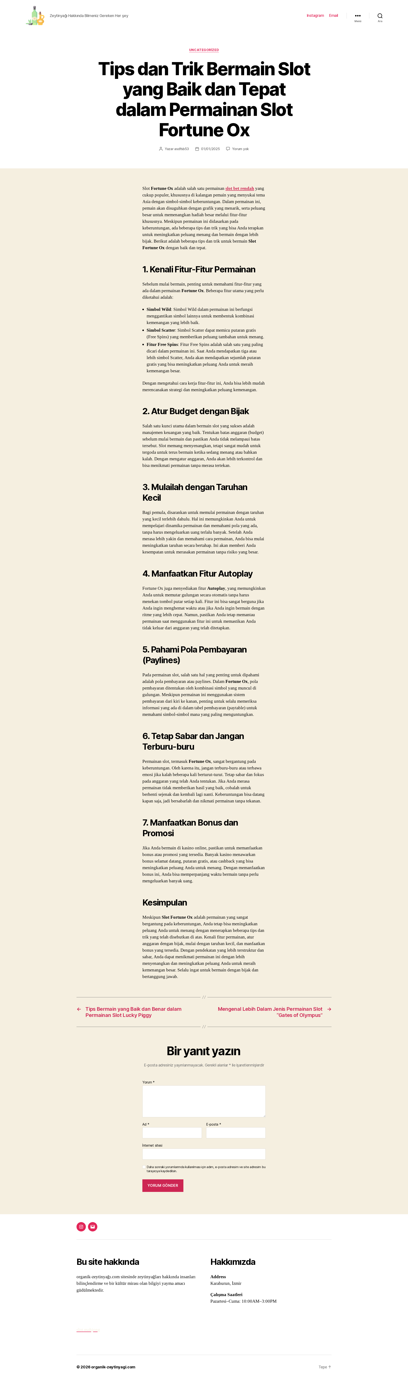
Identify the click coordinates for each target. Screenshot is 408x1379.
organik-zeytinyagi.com (113, 1367)
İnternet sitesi (152, 1145)
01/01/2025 (210, 149)
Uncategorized (204, 50)
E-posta (213, 1124)
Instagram (315, 15)
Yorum (148, 1082)
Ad (145, 1124)
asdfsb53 (181, 149)
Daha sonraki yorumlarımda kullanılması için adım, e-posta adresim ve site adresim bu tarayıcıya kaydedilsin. (206, 1169)
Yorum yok (240, 149)
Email (333, 15)
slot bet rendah (239, 188)
